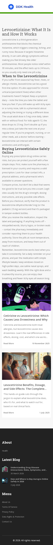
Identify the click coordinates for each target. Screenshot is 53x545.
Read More (9, 343)
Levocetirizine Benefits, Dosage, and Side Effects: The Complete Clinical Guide (24, 387)
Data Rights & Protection (13, 516)
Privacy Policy (8, 512)
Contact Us (7, 521)
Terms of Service (9, 507)
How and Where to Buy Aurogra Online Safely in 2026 (29, 480)
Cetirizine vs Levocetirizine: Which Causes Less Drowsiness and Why (26, 317)
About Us (6, 502)
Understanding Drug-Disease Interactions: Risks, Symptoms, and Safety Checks (28, 468)
